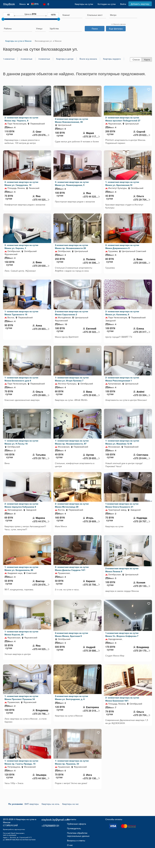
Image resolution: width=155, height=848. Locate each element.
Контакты (71, 819)
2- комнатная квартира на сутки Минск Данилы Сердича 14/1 (72, 568)
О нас (70, 844)
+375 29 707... (140, 521)
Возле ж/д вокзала (88, 58)
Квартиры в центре (64, 58)
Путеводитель (74, 828)
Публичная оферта (76, 823)
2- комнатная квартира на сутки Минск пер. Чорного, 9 (21, 119)
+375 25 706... (90, 584)
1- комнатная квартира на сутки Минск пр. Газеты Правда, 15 (21, 762)
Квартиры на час (70, 803)
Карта (147, 59)
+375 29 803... (39, 329)
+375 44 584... (39, 778)
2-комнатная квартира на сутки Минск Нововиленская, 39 (71, 120)
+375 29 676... (39, 135)
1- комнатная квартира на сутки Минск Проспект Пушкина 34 (21, 697)
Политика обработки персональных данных (78, 834)
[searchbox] (72, 14)
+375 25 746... (39, 713)
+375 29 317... (140, 332)
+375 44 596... (90, 262)
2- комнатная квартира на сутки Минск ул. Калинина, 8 (122, 313)
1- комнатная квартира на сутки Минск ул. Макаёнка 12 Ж (122, 442)
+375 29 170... (140, 650)
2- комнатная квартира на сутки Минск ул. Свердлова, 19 (21, 183)
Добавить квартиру (140, 3)
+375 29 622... (140, 135)
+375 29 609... (90, 521)
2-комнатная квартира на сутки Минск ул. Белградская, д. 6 (71, 697)
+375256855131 (50, 825)
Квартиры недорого (112, 58)
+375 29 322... (90, 332)
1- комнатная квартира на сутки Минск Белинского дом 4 (21, 379)
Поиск (95, 28)
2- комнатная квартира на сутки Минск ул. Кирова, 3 (21, 246)
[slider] (3, 19)
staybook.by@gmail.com (55, 819)
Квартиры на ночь (50, 803)
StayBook (9, 4)
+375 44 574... (39, 521)
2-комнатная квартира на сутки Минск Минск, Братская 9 (71, 634)
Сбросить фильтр (119, 24)
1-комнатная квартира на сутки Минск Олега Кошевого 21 (122, 505)
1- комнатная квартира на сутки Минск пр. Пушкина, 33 (72, 762)
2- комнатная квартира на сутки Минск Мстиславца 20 (72, 505)
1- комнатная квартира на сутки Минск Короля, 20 (21, 633)
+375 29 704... (140, 199)
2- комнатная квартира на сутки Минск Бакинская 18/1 (122, 699)
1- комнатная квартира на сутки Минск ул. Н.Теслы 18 (21, 442)
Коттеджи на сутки (107, 3)
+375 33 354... (140, 395)
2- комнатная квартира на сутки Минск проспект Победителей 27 (122, 119)
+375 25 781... (39, 458)
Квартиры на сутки (84, 3)
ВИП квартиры (32, 803)
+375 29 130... (90, 778)
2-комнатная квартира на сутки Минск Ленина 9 (122, 570)
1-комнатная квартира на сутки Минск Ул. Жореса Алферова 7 (122, 634)
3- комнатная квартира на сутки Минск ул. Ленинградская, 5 (72, 183)
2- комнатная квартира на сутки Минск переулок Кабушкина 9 (21, 505)
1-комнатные (9, 58)
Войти (123, 3)
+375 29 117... (90, 136)
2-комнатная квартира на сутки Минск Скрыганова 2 (71, 313)
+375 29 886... (90, 650)
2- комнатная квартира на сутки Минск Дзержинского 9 (122, 246)
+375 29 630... (39, 265)
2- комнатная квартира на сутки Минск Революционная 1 (122, 379)
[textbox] (94, 14)
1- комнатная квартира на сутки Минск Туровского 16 (21, 313)
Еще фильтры (116, 28)
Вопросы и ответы (76, 840)
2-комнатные (26, 58)
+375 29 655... (90, 458)
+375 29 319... (90, 710)
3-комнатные (44, 58)
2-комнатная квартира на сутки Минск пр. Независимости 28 (71, 246)
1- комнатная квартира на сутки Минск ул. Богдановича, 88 (21, 568)
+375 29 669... (39, 395)
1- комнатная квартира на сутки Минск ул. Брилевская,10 (122, 183)
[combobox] (72, 15)
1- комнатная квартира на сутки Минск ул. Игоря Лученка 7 (72, 379)
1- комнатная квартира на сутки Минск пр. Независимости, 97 (72, 442)
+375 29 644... (140, 458)
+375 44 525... (39, 199)
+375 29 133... (140, 586)
